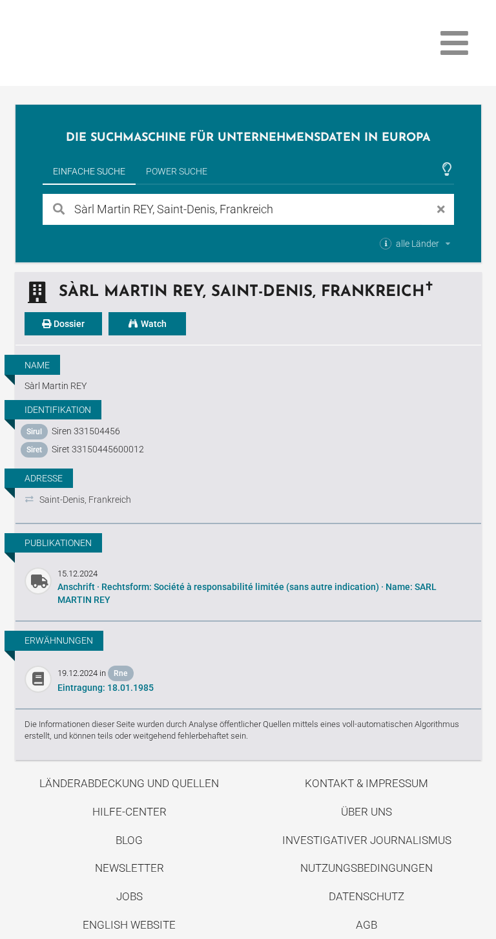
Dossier (68, 324)
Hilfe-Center (129, 811)
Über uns (366, 811)
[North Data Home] (90, 43)
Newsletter (129, 867)
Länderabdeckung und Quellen (129, 783)
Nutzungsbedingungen (366, 867)
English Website (129, 924)
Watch (153, 324)
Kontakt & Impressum (366, 783)
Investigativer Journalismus (366, 840)
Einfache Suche (89, 171)
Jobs (129, 896)
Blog (129, 840)
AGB (366, 924)
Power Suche (176, 171)
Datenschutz (366, 896)
